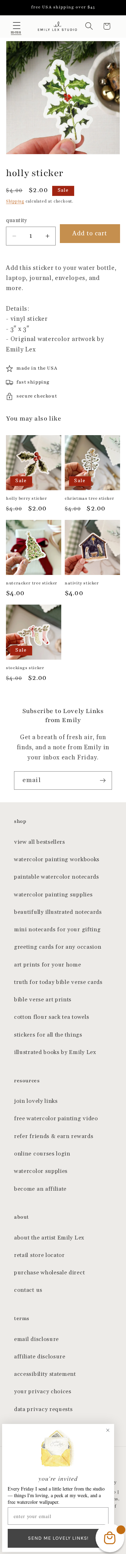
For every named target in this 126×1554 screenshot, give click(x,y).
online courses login (42, 1154)
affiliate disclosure (39, 1356)
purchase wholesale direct (49, 1272)
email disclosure (36, 1339)
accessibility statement (45, 1374)
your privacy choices (42, 1391)
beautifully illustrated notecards (58, 912)
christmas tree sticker (89, 498)
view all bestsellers (39, 842)
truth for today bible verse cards (58, 982)
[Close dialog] (107, 1430)
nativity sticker (82, 583)
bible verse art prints (42, 999)
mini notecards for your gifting (57, 929)
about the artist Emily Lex (49, 1238)
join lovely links (36, 1101)
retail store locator (39, 1255)
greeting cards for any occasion (57, 947)
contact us (28, 1290)
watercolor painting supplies (53, 895)
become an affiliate (40, 1189)
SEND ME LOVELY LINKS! (58, 1538)
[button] (16, 26)
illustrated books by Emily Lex (55, 1052)
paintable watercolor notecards (56, 877)
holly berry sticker (26, 498)
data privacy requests (43, 1409)
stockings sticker (25, 667)
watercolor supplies (41, 1171)
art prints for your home (47, 965)
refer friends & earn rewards (53, 1136)
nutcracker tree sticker (31, 583)
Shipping (15, 201)
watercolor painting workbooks (56, 859)
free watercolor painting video (56, 1118)
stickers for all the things (48, 1035)
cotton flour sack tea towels (51, 1017)
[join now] (103, 780)
